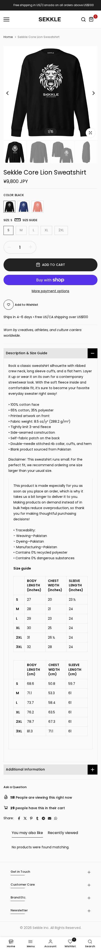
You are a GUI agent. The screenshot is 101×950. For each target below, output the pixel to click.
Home (8, 37)
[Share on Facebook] (19, 818)
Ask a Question (15, 787)
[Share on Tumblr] (37, 818)
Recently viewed (63, 832)
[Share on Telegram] (43, 818)
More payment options (50, 291)
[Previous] (10, 93)
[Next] (90, 93)
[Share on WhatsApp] (56, 818)
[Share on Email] (49, 818)
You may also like (27, 832)
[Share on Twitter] (25, 818)
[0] (91, 19)
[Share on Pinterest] (31, 818)
